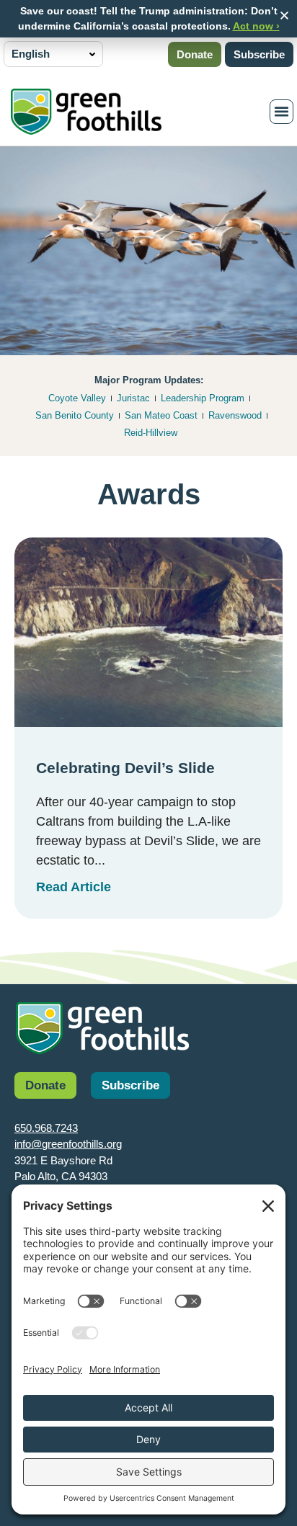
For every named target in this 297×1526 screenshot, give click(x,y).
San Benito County (74, 415)
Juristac (133, 398)
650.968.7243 (46, 1128)
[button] (284, 15)
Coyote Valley (77, 398)
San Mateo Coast (161, 415)
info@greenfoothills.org (68, 1144)
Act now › (256, 26)
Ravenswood (235, 415)
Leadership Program (202, 398)
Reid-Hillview (150, 432)
